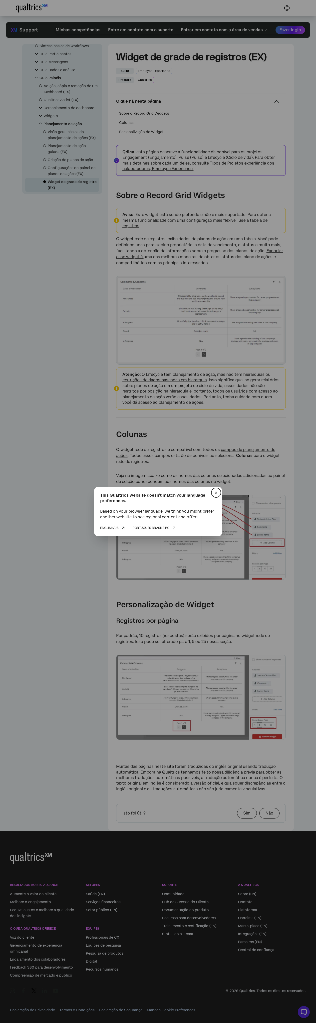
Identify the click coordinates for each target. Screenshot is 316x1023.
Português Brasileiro (151, 528)
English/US (109, 528)
